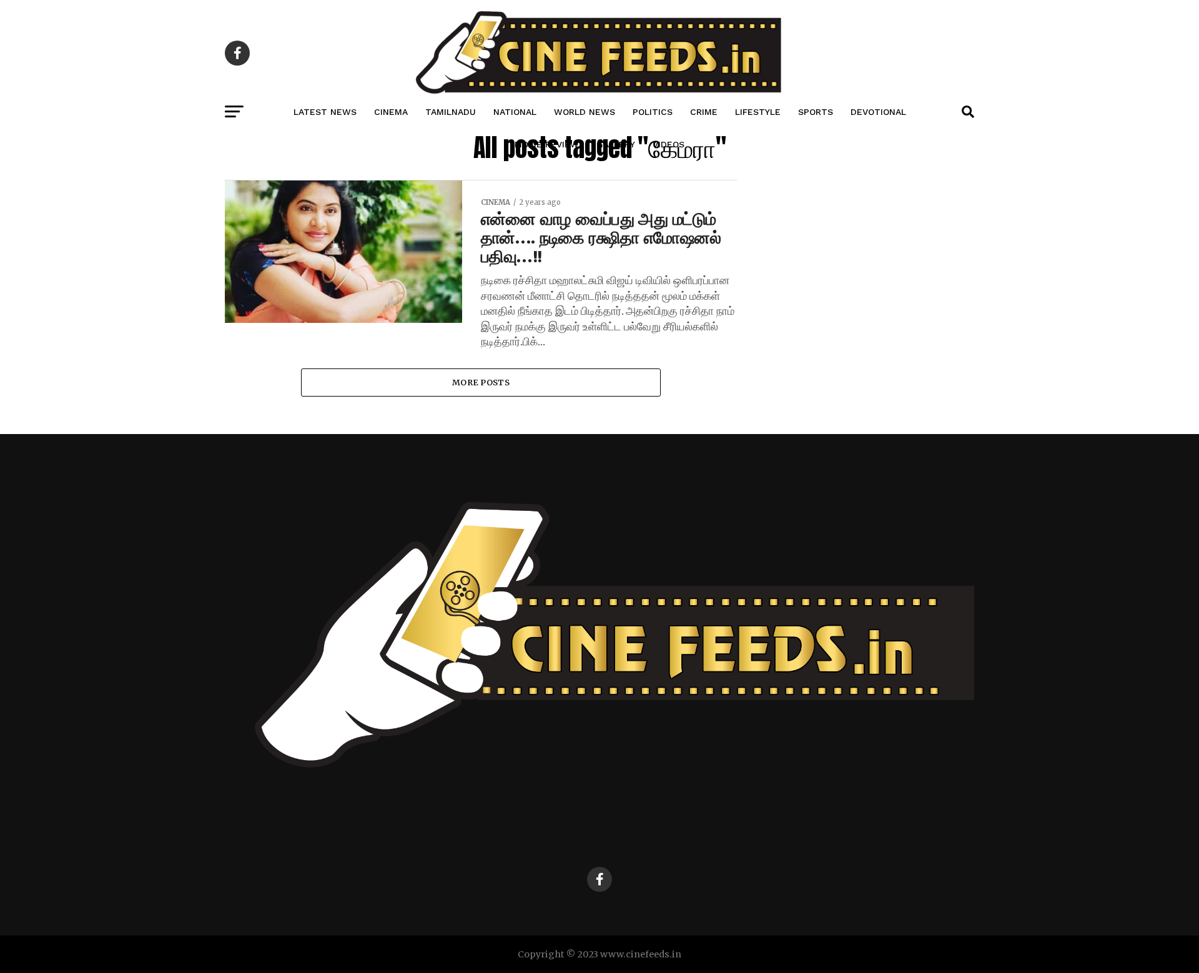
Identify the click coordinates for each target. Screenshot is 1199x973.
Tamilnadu (450, 112)
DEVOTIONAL (878, 112)
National (514, 112)
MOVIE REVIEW (547, 144)
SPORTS (815, 112)
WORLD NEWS (584, 112)
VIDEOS (668, 144)
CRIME (704, 112)
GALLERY (615, 144)
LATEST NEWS (325, 112)
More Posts (481, 382)
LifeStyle (758, 112)
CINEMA (391, 112)
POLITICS (653, 112)
